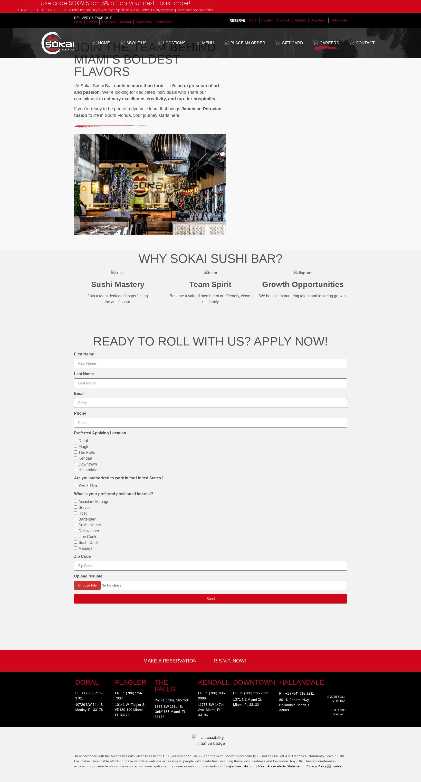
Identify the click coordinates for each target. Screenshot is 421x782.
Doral (83, 440)
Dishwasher (88, 531)
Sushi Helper (89, 525)
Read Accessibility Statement (280, 766)
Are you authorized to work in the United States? (118, 478)
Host (82, 513)
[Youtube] (342, 687)
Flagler (84, 446)
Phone (80, 413)
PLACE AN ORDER (247, 43)
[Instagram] (334, 681)
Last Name (84, 374)
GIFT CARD (292, 43)
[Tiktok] (334, 687)
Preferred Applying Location (100, 433)
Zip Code (82, 557)
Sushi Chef (88, 542)
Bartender (87, 519)
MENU (208, 43)
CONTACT (365, 43)
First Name (84, 354)
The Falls (86, 452)
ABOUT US (136, 43)
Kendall (85, 458)
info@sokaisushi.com (239, 766)
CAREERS (329, 43)
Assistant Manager (94, 501)
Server (84, 507)
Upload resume (88, 576)
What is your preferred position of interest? (113, 494)
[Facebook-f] (342, 681)
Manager (86, 548)
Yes (81, 486)
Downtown (87, 464)
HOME (104, 43)
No (94, 486)
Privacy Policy (316, 766)
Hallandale (87, 470)
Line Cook (87, 536)
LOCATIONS (174, 43)
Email (79, 394)
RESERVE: (238, 20)
